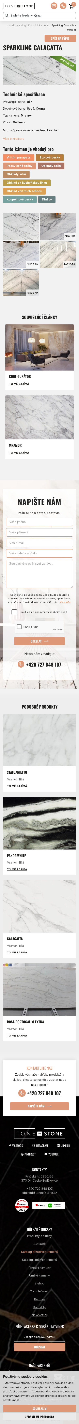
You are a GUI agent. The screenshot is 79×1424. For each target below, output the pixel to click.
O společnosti (39, 1291)
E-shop (40, 1283)
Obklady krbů (16, 174)
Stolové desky (50, 157)
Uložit (12, 216)
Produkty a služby (39, 1236)
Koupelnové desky (20, 199)
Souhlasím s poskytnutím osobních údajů (43, 612)
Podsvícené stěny (19, 165)
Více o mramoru (13, 138)
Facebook (17, 1145)
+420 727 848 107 (43, 664)
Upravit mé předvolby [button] (39, 1416)
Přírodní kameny (40, 1267)
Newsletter (39, 1315)
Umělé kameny (39, 1275)
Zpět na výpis (60, 38)
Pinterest (30, 1154)
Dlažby (47, 199)
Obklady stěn (51, 165)
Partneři (39, 1299)
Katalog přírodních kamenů (33, 25)
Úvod (10, 25)
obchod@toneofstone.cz (39, 1192)
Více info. (65, 602)
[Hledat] (7, 16)
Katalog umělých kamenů (39, 1259)
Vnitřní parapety (19, 157)
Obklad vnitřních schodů (24, 191)
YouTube (53, 1154)
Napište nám (36, 1106)
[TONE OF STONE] (19, 6)
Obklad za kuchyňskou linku (27, 182)
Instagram (42, 1145)
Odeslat (36, 641)
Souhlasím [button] (39, 1408)
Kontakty (39, 1307)
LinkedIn (65, 1145)
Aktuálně (39, 1244)
